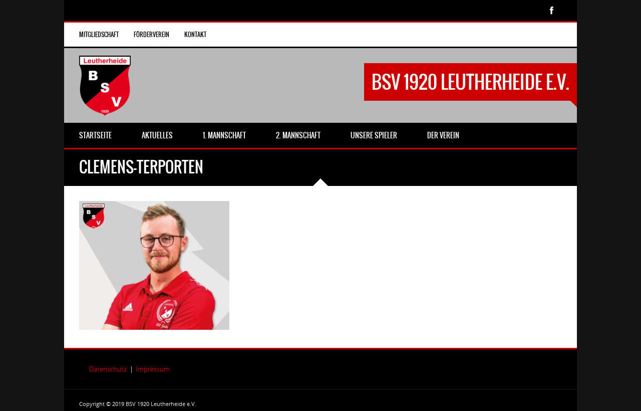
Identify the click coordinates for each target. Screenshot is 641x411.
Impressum (153, 368)
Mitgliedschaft (99, 34)
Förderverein (151, 34)
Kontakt (195, 34)
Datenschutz (108, 368)
